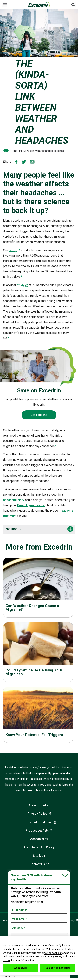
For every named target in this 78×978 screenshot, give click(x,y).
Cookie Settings (8, 976)
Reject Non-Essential (57, 967)
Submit (73, 4)
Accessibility (39, 839)
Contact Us (37, 864)
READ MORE (38, 588)
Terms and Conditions (37, 822)
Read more (38, 717)
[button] (31, 529)
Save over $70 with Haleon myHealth (31, 877)
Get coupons (39, 415)
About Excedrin (39, 805)
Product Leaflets (37, 830)
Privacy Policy (37, 813)
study (13, 250)
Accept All (20, 967)
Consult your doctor (31, 505)
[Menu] (4, 4)
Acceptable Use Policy (39, 847)
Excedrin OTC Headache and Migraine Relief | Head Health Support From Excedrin (6, 150)
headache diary (13, 500)
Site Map (39, 856)
